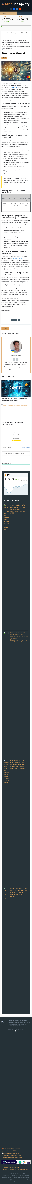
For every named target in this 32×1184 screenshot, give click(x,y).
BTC (8, 475)
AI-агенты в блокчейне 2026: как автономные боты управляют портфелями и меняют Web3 (18, 509)
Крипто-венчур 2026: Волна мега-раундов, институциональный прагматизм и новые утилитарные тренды (17, 764)
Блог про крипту (11, 1173)
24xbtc (6, 328)
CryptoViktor (7, 49)
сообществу (11, 1030)
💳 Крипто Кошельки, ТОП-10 (9, 1151)
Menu (4, 13)
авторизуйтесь (26, 447)
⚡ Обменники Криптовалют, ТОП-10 (11, 1155)
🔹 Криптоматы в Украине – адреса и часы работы (15, 1169)
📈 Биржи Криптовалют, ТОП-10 (10, 1153)
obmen (5, 57)
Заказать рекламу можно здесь (21, 1177)
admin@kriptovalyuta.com (14, 1180)
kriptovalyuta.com (18, 258)
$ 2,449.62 (23, 19)
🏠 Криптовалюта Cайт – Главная (10, 1148)
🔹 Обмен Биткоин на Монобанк (10, 1167)
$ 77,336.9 (8, 19)
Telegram (23, 1180)
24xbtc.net (14, 87)
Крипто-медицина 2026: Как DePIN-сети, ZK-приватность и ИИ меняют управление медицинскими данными (19, 637)
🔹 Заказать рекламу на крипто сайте (11, 1157)
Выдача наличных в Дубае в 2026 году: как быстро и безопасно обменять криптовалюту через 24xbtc (19, 892)
